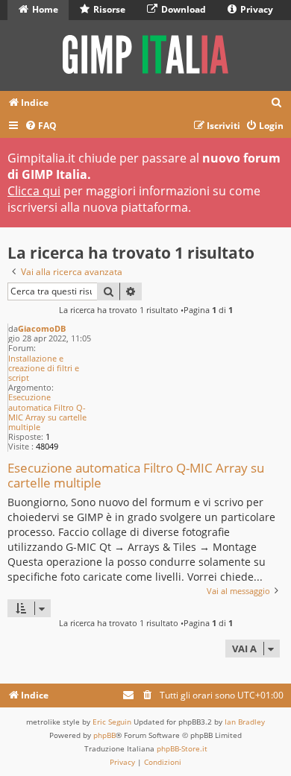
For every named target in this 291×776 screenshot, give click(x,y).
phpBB (104, 735)
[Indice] (145, 55)
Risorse (108, 9)
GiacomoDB (42, 328)
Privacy (255, 9)
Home (44, 9)
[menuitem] (277, 103)
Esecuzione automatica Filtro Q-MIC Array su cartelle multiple (47, 412)
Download (182, 9)
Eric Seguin (112, 721)
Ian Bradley (245, 721)
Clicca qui (33, 191)
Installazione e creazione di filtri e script (43, 368)
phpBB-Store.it (182, 748)
